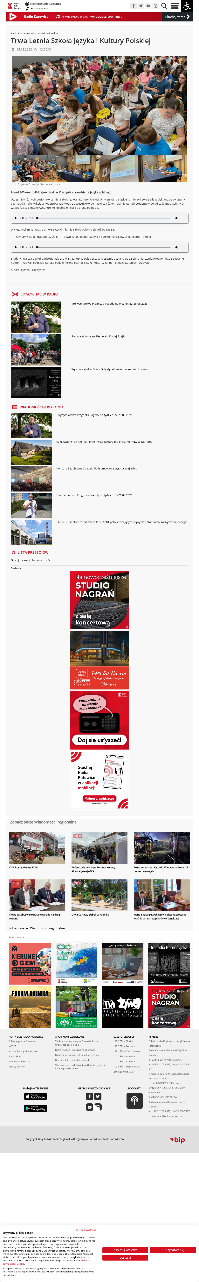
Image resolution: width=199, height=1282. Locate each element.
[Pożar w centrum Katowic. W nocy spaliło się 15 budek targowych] (162, 848)
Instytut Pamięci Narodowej (23, 1051)
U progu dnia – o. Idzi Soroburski (72, 1060)
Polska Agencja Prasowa (22, 1041)
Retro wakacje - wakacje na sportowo (75, 1049)
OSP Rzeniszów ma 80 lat (23, 867)
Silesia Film (15, 1056)
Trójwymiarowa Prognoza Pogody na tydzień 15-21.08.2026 (94, 495)
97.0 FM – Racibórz (124, 1046)
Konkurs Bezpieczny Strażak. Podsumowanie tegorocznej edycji (97, 468)
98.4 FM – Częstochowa (126, 1051)
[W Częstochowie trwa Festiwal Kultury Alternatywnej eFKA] (99, 848)
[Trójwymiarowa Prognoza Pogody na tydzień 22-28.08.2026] (36, 317)
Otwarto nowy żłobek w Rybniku (90, 914)
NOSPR (12, 1046)
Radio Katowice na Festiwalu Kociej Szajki (98, 336)
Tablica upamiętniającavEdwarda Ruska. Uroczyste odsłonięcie (77, 1043)
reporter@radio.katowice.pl (46, 3)
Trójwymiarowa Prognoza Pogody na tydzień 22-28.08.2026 (110, 303)
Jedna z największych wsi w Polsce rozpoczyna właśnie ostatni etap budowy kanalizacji (160, 916)
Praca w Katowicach (19, 1061)
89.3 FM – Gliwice (123, 1041)
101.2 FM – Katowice (124, 1056)
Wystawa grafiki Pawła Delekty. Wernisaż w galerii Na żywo (110, 369)
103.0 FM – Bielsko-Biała (126, 1066)
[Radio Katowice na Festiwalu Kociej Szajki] (36, 350)
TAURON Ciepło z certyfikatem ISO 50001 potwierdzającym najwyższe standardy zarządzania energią (121, 522)
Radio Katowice (20, 33)
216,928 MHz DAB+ (124, 1071)
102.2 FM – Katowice (124, 1061)
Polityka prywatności (86, 1229)
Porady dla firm (17, 1066)
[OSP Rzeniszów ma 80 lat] (37, 848)
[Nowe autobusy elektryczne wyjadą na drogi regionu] (37, 896)
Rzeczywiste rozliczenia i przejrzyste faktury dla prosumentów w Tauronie (104, 442)
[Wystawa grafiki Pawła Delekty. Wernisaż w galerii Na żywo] (36, 383)
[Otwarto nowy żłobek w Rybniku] (99, 896)
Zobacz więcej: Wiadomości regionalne (37, 928)
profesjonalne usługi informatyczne (136, 1137)
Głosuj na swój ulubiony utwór (30, 560)
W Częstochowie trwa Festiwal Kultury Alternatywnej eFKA (93, 869)
